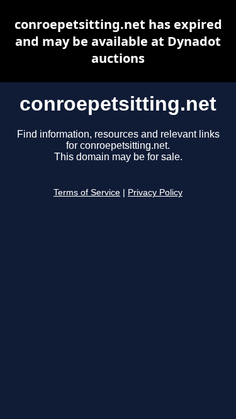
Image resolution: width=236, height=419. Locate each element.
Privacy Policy (155, 192)
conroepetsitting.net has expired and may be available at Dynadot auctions (118, 41)
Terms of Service (86, 192)
